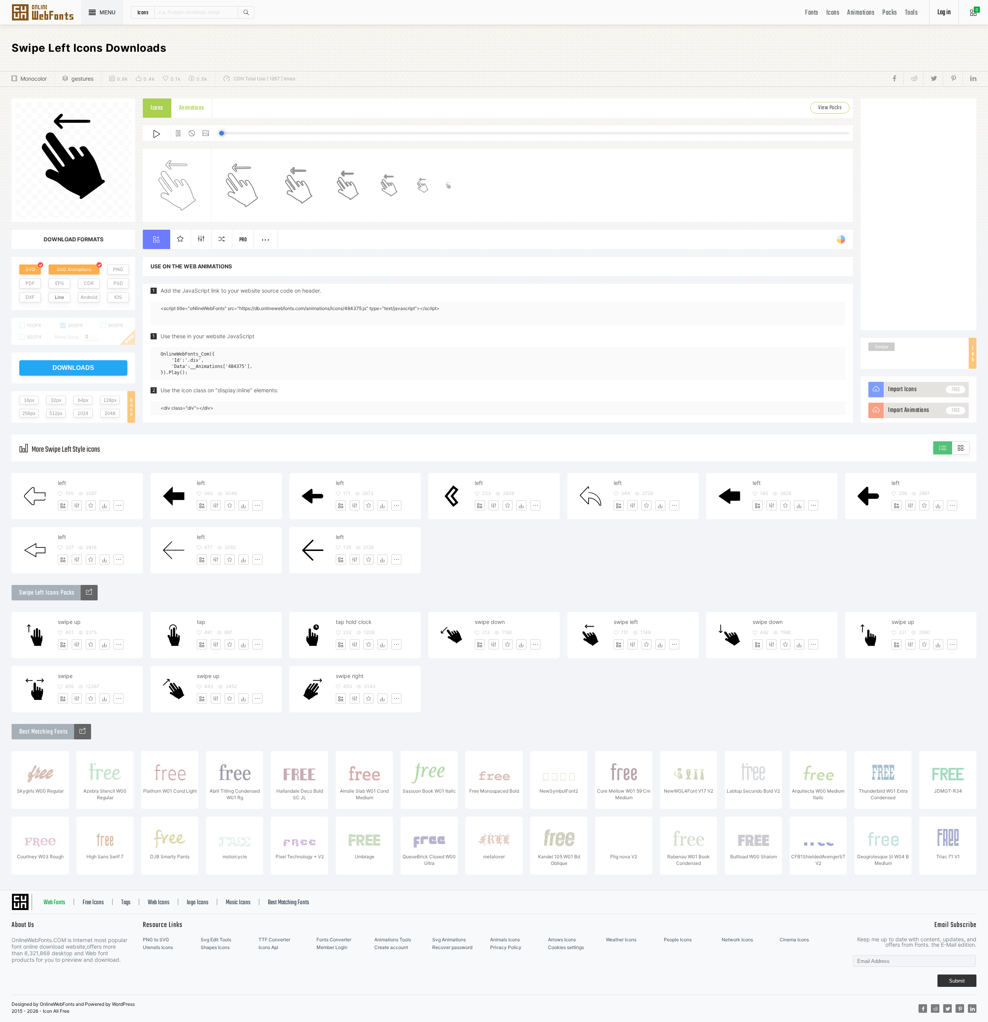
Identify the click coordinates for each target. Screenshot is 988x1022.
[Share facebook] (896, 78)
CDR (89, 283)
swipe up (69, 622)
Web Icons (158, 903)
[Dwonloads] (105, 505)
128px (110, 400)
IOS (118, 297)
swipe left (626, 622)
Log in (944, 12)
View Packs (829, 107)
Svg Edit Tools (216, 939)
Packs (889, 13)
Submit (957, 981)
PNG (118, 269)
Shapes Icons (215, 947)
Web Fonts (54, 903)
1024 (83, 413)
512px (56, 413)
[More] (118, 505)
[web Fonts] (82, 731)
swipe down (490, 622)
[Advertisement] (918, 214)
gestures (82, 78)
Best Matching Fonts (288, 903)
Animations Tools (392, 939)
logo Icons (197, 903)
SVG (30, 269)
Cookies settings (566, 947)
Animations (861, 13)
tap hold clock (354, 622)
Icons (833, 13)
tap (201, 622)
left (62, 483)
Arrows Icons (562, 939)
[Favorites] (91, 505)
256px (29, 413)
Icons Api (268, 947)
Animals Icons (505, 939)
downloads (73, 367)
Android (89, 297)
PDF (30, 283)
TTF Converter (274, 939)
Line (59, 297)
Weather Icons (621, 939)
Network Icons (737, 939)
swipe (65, 676)
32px (56, 400)
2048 (110, 413)
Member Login (331, 947)
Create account (391, 947)
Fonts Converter (333, 939)
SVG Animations (74, 269)
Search (246, 12)
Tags (125, 903)
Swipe (881, 346)
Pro (243, 240)
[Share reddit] (913, 78)
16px (29, 400)
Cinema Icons (794, 939)
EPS (59, 283)
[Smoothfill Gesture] (89, 592)
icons (143, 12)
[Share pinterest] (953, 78)
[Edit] (77, 505)
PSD (118, 283)
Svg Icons (46, 13)
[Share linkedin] (969, 78)
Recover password (452, 947)
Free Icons (93, 903)
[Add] (63, 505)
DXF (30, 297)
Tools (911, 13)
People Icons (678, 939)
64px (83, 400)
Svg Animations (449, 939)
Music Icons (238, 903)
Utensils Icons (158, 947)
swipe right (350, 676)
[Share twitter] (933, 78)
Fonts (812, 13)
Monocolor (33, 78)
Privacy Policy (505, 947)
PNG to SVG (156, 939)
